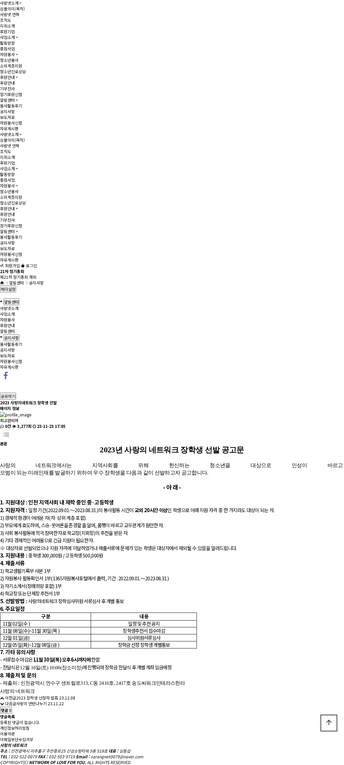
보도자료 (7, 117)
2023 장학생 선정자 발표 (37, 698)
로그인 (31, 265)
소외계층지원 (11, 66)
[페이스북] (5, 374)
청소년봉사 (9, 60)
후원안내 (7, 77)
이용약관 (7, 733)
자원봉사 (7, 54)
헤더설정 (8, 289)
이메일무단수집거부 (16, 739)
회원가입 (12, 265)
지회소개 (7, 26)
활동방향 (7, 43)
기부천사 (7, 88)
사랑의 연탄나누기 (31, 703)
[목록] (6, 435)
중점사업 (7, 48)
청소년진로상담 (13, 71)
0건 (7, 426)
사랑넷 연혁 (9, 14)
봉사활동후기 (11, 105)
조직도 (5, 20)
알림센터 (7, 100)
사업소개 (7, 37)
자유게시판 (9, 128)
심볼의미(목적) (12, 8)
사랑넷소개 (9, 3)
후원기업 (7, 31)
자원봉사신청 (11, 123)
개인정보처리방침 (15, 728)
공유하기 (8, 396)
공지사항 (7, 111)
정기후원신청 (11, 94)
